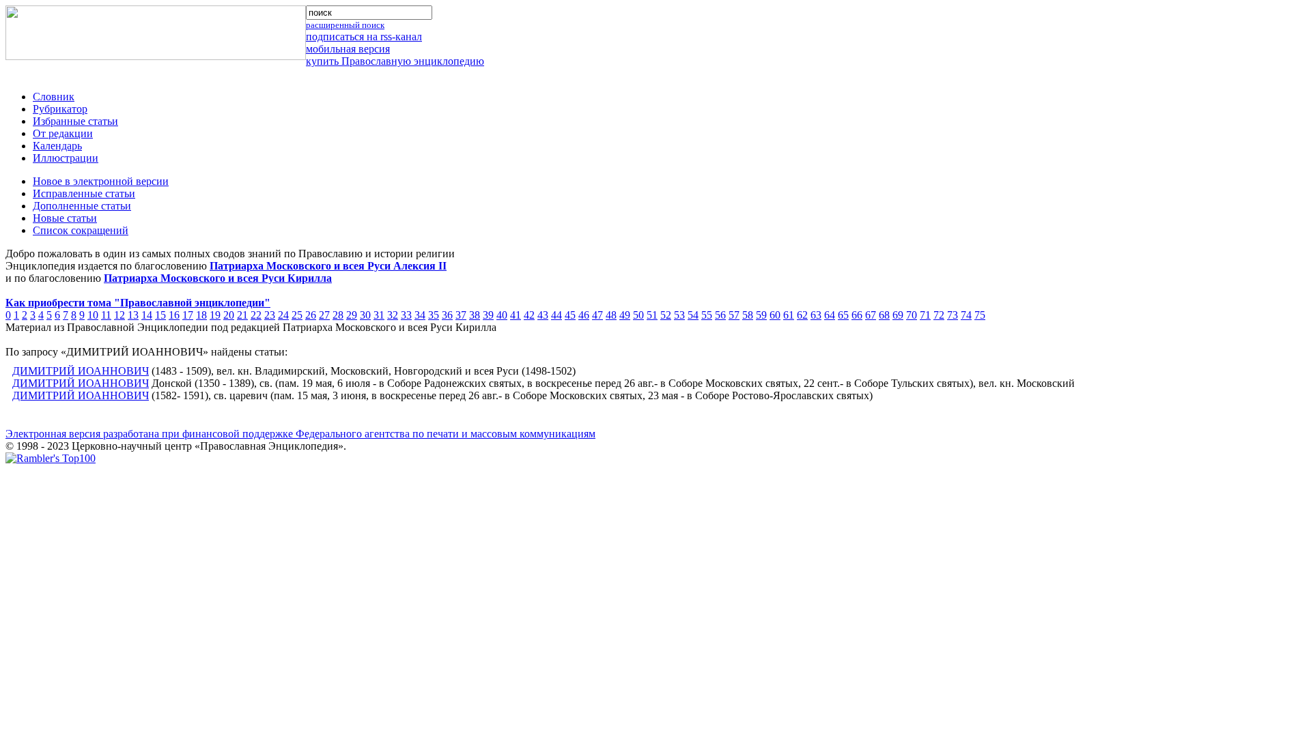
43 (542, 315)
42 (529, 315)
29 (351, 315)
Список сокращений (80, 230)
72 (938, 315)
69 (897, 315)
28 (338, 315)
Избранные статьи (75, 121)
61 (788, 315)
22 (256, 315)
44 (556, 315)
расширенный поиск (345, 25)
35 (433, 315)
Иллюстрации (65, 158)
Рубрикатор (60, 109)
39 (488, 315)
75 (979, 315)
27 (324, 315)
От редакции (63, 133)
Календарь (57, 145)
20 (228, 315)
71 (925, 315)
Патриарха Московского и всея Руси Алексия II (328, 266)
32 (392, 315)
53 (679, 315)
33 (406, 315)
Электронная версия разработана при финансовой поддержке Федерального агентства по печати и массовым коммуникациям (300, 433)
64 (829, 315)
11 (106, 315)
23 (269, 315)
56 (720, 315)
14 (146, 315)
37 (460, 315)
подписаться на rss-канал (364, 36)
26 (310, 315)
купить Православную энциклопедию (395, 61)
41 (515, 315)
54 (693, 315)
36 (447, 315)
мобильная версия (348, 49)
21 (242, 315)
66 (856, 315)
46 (583, 315)
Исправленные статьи (84, 193)
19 (215, 315)
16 (174, 315)
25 (297, 315)
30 (365, 315)
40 (501, 315)
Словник (53, 96)
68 (884, 315)
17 (187, 315)
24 (283, 315)
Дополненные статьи (82, 206)
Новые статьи (65, 218)
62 (802, 315)
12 (119, 315)
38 (474, 315)
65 (843, 315)
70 (911, 315)
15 (160, 315)
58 (747, 315)
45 (570, 315)
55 (706, 315)
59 (761, 315)
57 (734, 315)
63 (815, 315)
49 (624, 315)
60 (775, 315)
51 (652, 315)
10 (92, 315)
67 (870, 315)
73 (952, 315)
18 (201, 315)
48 (611, 315)
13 (133, 315)
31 (378, 315)
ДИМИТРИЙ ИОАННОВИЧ (80, 371)
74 (966, 315)
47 (597, 315)
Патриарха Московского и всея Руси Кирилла (218, 278)
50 (638, 315)
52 (665, 315)
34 (419, 315)
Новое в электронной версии (101, 181)
